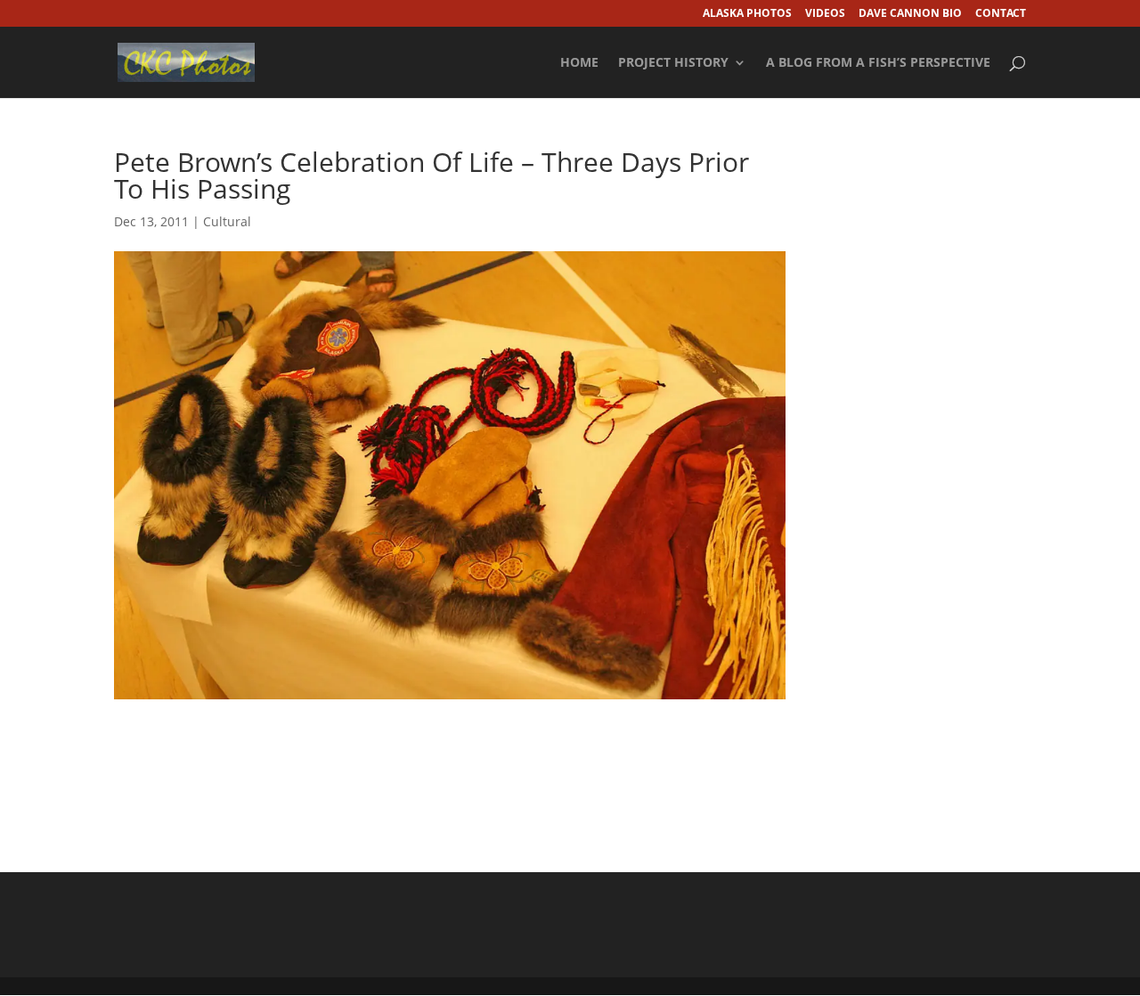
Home (579, 63)
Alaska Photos (747, 14)
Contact (1000, 14)
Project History (673, 63)
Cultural (227, 221)
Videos (825, 14)
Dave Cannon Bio (910, 14)
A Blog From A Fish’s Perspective (878, 63)
